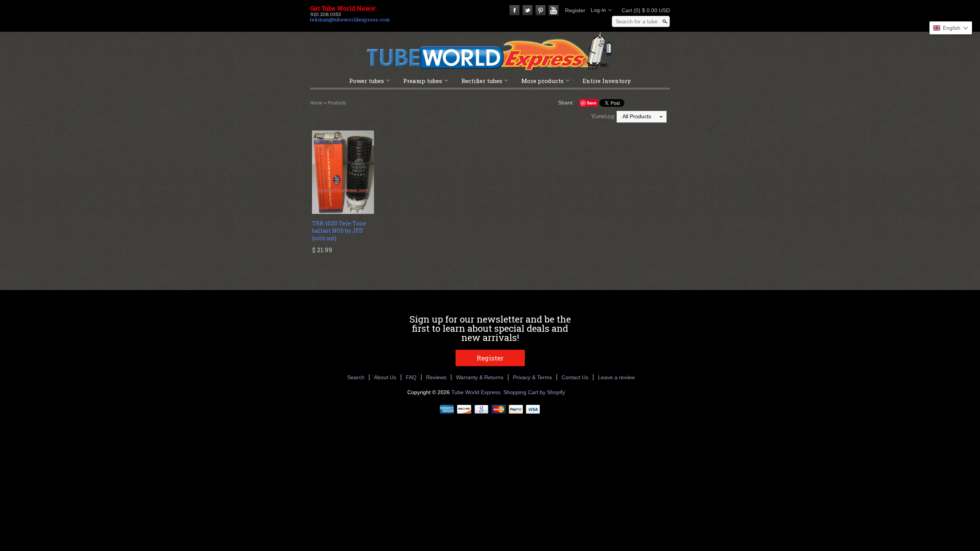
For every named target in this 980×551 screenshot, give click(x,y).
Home (316, 103)
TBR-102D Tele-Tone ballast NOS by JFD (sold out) (339, 231)
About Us (385, 377)
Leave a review (616, 377)
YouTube (553, 10)
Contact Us (575, 377)
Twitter (527, 10)
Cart (643, 10)
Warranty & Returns (479, 377)
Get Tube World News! (343, 8)
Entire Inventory (607, 81)
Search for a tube (637, 21)
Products (337, 103)
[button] (950, 27)
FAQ (411, 377)
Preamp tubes (422, 81)
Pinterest (540, 10)
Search (355, 377)
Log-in (598, 10)
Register (575, 10)
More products (542, 81)
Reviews (436, 377)
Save (591, 103)
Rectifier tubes (481, 81)
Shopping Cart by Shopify (534, 392)
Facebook (514, 10)
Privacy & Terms (532, 377)
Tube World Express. (477, 392)
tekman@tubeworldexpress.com (350, 19)
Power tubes (366, 81)
